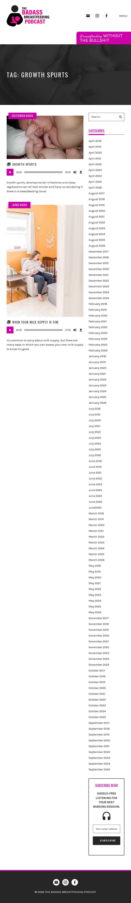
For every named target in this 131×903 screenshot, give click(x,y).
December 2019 (98, 263)
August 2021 (97, 216)
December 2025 (99, 298)
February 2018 (98, 304)
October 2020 (97, 688)
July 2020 (95, 420)
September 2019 (99, 734)
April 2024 (95, 175)
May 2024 (95, 600)
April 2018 (95, 141)
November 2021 (99, 641)
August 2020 (97, 210)
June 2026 (95, 501)
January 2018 (97, 356)
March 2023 (96, 542)
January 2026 (97, 402)
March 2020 (96, 525)
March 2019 (96, 519)
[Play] (10, 172)
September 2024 (99, 763)
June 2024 (95, 490)
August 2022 (97, 222)
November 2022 (99, 647)
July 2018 (94, 408)
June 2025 (95, 496)
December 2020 (99, 269)
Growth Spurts (24, 164)
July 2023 (95, 437)
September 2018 (99, 728)
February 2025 (98, 344)
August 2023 (97, 228)
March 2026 (96, 560)
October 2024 (97, 711)
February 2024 (98, 338)
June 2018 (95, 461)
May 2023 (95, 594)
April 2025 (95, 181)
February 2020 (98, 315)
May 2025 (95, 606)
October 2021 (97, 693)
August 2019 (97, 205)
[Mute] (74, 172)
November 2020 (99, 635)
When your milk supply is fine (35, 322)
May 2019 (95, 571)
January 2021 (97, 373)
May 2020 (95, 577)
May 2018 (95, 565)
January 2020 (97, 368)
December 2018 (99, 257)
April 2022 (95, 164)
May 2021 (95, 583)
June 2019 (95, 466)
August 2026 (97, 245)
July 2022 (95, 432)
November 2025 (99, 664)
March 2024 (96, 548)
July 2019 (94, 414)
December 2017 (98, 251)
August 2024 (97, 234)
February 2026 (98, 350)
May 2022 (95, 589)
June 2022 (95, 478)
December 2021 (98, 274)
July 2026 (95, 455)
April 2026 (95, 187)
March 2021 (96, 530)
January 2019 (97, 362)
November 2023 (99, 653)
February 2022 (98, 327)
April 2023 (95, 170)
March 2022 (96, 536)
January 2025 (97, 397)
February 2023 (98, 333)
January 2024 (97, 391)
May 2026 (95, 612)
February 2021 (98, 321)
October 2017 (97, 670)
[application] (45, 172)
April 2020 (95, 152)
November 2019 (99, 629)
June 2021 (95, 472)
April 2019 (95, 146)
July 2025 (95, 449)
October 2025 (97, 717)
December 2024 (99, 292)
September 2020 (99, 740)
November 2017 (99, 618)
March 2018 (96, 513)
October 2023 (22, 115)
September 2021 (99, 746)
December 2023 (99, 286)
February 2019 (98, 309)
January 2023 (97, 385)
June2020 (95, 507)
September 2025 (99, 769)
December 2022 (99, 280)
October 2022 (97, 699)
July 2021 (94, 426)
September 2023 (99, 757)
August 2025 (97, 239)
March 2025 (96, 554)
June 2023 (19, 205)
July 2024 (95, 443)
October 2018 (97, 676)
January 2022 (97, 379)
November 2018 (99, 624)
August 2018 (97, 199)
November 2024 (99, 658)
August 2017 (97, 193)
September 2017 (99, 722)
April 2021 (95, 158)
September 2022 (99, 752)
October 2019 (97, 682)
